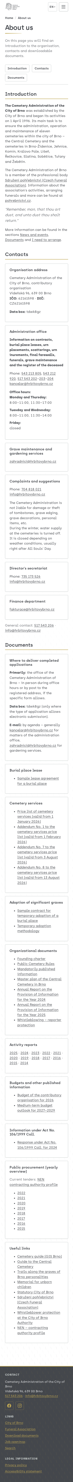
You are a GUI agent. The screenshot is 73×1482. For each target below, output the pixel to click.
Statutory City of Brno (35, 1292)
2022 (46, 1053)
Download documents (22, 1435)
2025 (14, 1053)
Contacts (42, 68)
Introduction (17, 68)
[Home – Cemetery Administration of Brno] (25, 7)
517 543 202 (27, 379)
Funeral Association (20, 1429)
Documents (16, 77)
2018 (36, 1058)
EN (52, 6)
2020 (14, 1058)
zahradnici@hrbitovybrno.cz (33, 461)
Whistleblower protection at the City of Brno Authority (38, 1317)
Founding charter (31, 959)
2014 (24, 1063)
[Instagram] (20, 1406)
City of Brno (14, 1423)
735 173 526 (30, 576)
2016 (57, 1058)
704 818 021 (31, 489)
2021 (57, 1053)
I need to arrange (46, 240)
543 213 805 (31, 373)
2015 (13, 1063)
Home (9, 18)
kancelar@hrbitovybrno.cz (31, 384)
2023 (35, 1053)
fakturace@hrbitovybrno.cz (32, 609)
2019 (25, 1058)
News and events (34, 235)
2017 (46, 1058)
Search (10, 1448)
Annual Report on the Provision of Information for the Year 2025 (37, 1010)
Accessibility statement (23, 1471)
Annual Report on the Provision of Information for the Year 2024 (37, 994)
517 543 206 (44, 625)
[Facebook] (9, 1406)
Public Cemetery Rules (36, 964)
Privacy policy (16, 1465)
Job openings (15, 1442)
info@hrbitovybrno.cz (27, 494)
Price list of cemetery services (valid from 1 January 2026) (35, 816)
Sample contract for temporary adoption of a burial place (37, 916)
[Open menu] (63, 6)
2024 (24, 1053)
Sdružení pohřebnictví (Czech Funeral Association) (35, 1302)
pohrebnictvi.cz (18, 200)
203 (42, 379)
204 (50, 379)
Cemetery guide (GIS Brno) (39, 1256)
